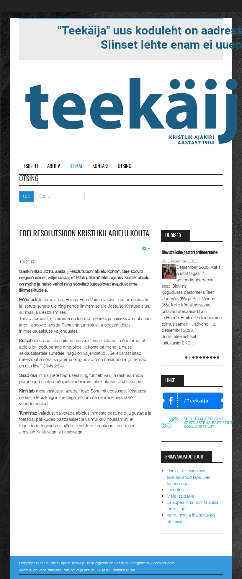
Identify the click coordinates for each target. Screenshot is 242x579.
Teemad (76, 166)
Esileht (31, 166)
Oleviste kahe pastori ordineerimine (190, 252)
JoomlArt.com (163, 562)
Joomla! (25, 570)
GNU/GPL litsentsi (110, 570)
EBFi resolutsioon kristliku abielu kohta (84, 234)
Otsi (26, 196)
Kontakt (100, 166)
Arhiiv (53, 166)
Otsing (124, 166)
